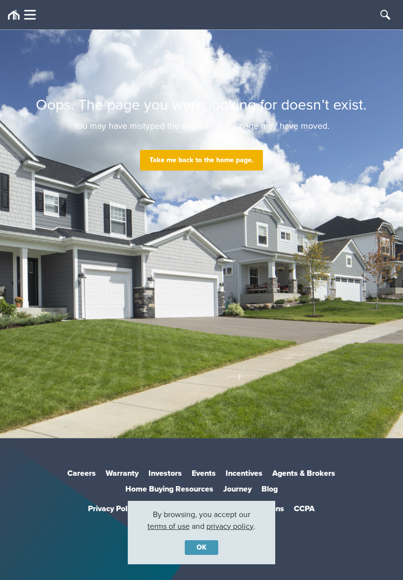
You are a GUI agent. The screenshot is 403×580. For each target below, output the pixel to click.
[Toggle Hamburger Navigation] (22, 15)
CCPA (304, 508)
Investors (165, 473)
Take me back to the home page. (201, 160)
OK (201, 547)
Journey (237, 488)
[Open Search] (385, 14)
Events (204, 473)
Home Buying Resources (169, 488)
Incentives (244, 473)
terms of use (168, 526)
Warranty (122, 473)
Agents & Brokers (303, 473)
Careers (81, 473)
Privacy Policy (112, 508)
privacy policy (230, 526)
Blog (269, 488)
